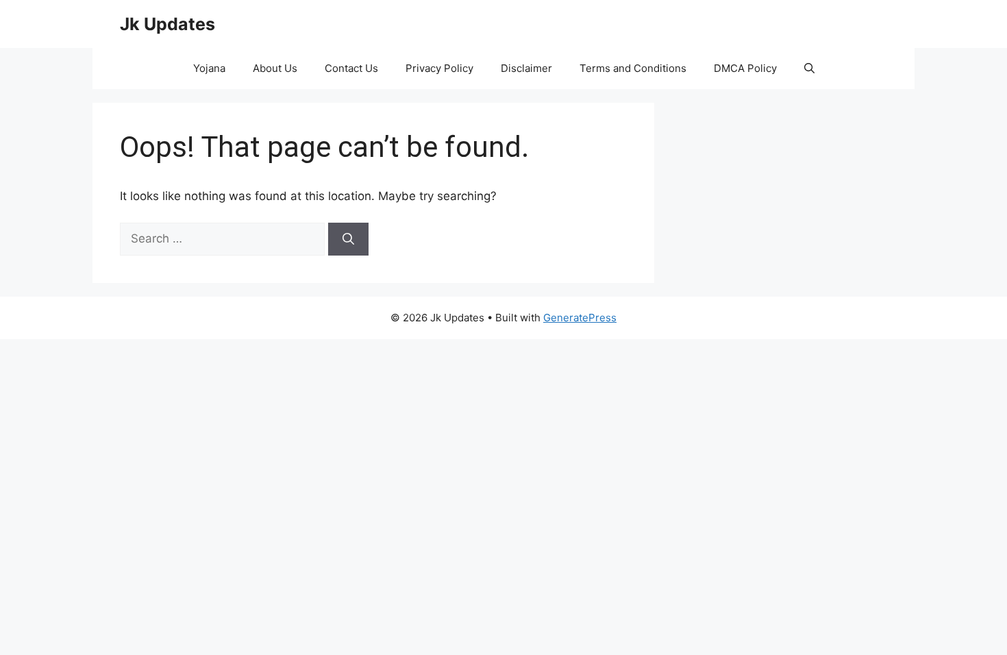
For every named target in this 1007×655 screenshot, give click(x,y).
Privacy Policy (439, 68)
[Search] (348, 239)
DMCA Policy (745, 68)
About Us (275, 68)
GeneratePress (580, 317)
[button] (809, 68)
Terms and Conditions (633, 68)
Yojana (209, 68)
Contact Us (351, 68)
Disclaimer (526, 68)
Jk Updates (167, 24)
